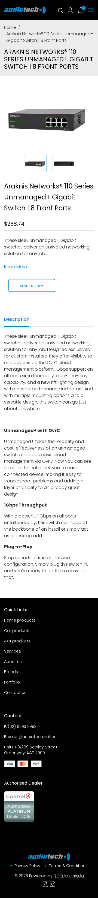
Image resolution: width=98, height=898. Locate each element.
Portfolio (12, 682)
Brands (11, 671)
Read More (15, 267)
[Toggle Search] (60, 10)
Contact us (15, 692)
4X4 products (17, 641)
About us (13, 661)
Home (10, 27)
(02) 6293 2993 (22, 726)
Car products (17, 630)
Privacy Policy (27, 865)
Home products (19, 620)
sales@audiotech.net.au (32, 736)
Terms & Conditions (68, 865)
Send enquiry (32, 286)
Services (12, 651)
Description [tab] (16, 319)
